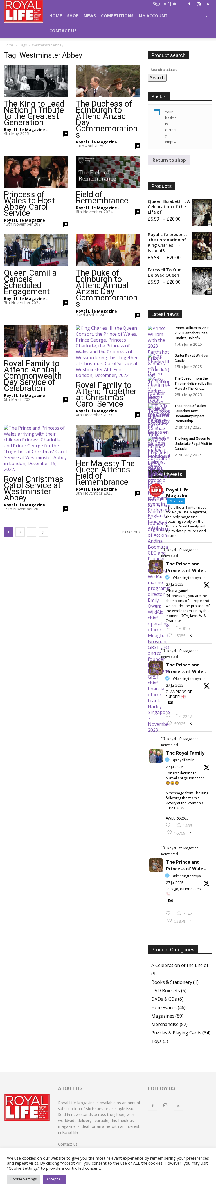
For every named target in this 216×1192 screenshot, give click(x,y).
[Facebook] (189, 4)
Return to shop (169, 160)
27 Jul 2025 (174, 584)
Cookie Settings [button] (23, 1179)
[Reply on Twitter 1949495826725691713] (169, 913)
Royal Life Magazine (24, 129)
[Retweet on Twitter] (163, 739)
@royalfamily (183, 760)
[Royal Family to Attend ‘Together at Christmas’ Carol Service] (108, 351)
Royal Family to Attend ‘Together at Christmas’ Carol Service (106, 394)
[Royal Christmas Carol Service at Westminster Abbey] (36, 448)
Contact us (68, 1144)
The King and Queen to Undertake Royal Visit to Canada (193, 444)
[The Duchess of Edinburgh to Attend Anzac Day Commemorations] (108, 81)
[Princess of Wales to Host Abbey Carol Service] (36, 172)
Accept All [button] (54, 1179)
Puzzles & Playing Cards (176, 1033)
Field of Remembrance (102, 197)
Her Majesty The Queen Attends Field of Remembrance (105, 473)
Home (55, 15)
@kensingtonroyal (187, 577)
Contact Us (63, 30)
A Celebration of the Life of (179, 965)
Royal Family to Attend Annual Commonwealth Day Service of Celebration (33, 376)
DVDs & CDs (164, 999)
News (90, 15)
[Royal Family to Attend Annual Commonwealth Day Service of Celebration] (36, 341)
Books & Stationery (171, 982)
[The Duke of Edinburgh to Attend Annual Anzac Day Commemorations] (108, 250)
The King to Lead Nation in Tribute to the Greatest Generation (34, 113)
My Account (153, 15)
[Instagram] (198, 4)
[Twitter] (208, 4)
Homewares (164, 1007)
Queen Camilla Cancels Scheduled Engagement (30, 282)
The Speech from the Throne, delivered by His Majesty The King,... (193, 383)
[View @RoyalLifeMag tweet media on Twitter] (170, 702)
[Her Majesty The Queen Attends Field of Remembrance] (108, 441)
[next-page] (43, 532)
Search (157, 78)
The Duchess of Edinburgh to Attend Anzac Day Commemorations (107, 119)
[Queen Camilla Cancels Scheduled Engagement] (36, 250)
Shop (72, 15)
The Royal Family (185, 753)
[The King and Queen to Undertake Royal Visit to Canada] (159, 483)
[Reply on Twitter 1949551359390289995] (169, 825)
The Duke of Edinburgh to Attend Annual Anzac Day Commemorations (107, 288)
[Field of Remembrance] (108, 172)
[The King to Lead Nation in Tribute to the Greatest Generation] (36, 81)
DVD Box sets (165, 990)
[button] (205, 15)
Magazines (162, 1016)
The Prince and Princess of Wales (186, 567)
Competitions (117, 15)
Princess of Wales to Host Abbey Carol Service (29, 204)
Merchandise (165, 1024)
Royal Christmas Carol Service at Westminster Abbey (34, 488)
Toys (156, 1041)
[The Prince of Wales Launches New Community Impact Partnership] (159, 411)
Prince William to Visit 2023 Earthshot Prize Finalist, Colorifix (192, 333)
